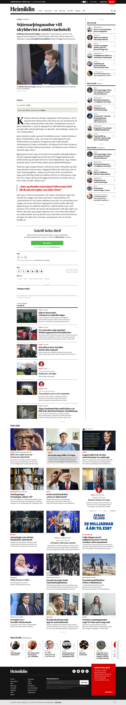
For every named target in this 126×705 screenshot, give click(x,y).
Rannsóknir (48, 11)
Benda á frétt (32, 690)
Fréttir (40, 11)
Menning (62, 11)
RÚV (19, 154)
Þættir (12, 694)
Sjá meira (47, 243)
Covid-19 (25, 19)
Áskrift (30, 683)
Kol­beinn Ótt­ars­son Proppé (35, 278)
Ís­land (25, 278)
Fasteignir (31, 679)
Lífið (83, 11)
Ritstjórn (20, 100)
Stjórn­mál (47, 278)
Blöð (29, 681)
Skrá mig (84, 682)
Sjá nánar (58, 702)
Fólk (55, 11)
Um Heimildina (33, 688)
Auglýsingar (31, 692)
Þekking (77, 11)
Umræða (70, 11)
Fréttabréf (31, 686)
